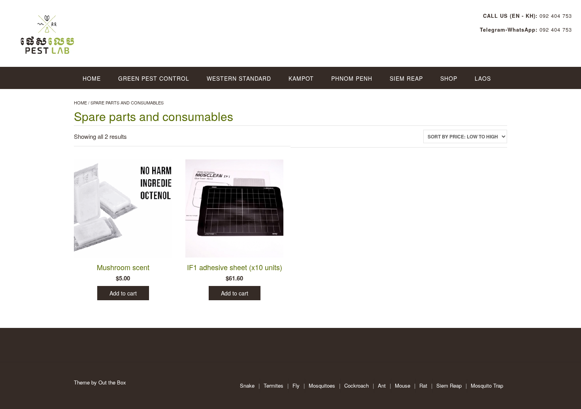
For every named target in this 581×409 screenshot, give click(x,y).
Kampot (301, 78)
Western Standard (239, 78)
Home (92, 78)
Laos (483, 78)
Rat (423, 385)
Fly (296, 385)
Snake (247, 385)
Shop (448, 78)
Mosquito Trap (487, 385)
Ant (382, 385)
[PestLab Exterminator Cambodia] (48, 31)
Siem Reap (406, 78)
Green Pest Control (153, 78)
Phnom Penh (351, 78)
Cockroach (356, 385)
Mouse (402, 385)
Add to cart (123, 293)
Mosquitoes (322, 385)
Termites (273, 385)
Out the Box (112, 382)
